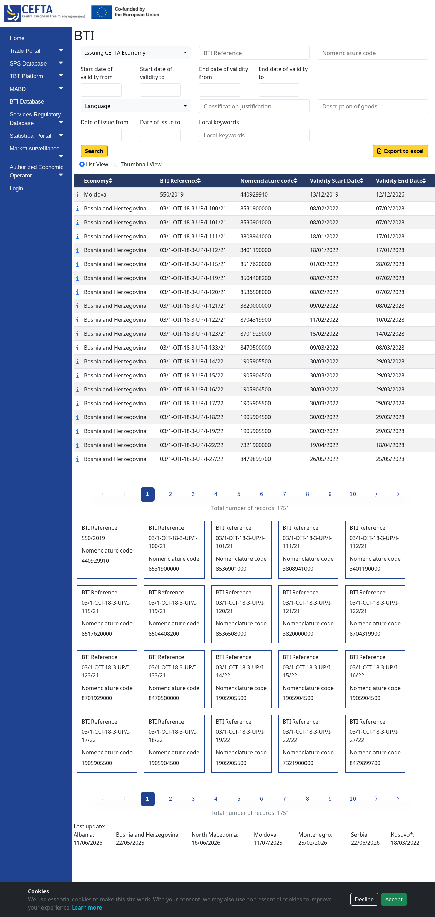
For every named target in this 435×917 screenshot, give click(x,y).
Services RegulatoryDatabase (35, 119)
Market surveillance (34, 148)
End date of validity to (283, 73)
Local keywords (219, 122)
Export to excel (402, 151)
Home (17, 38)
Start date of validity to (156, 73)
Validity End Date (399, 180)
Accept (394, 899)
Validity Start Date (335, 180)
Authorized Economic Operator (37, 171)
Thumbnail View (141, 164)
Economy (96, 180)
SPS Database (28, 63)
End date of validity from (223, 73)
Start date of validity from (97, 73)
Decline (364, 899)
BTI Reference (178, 180)
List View (97, 164)
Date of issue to (160, 122)
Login (16, 188)
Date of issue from (104, 122)
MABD (18, 89)
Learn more (87, 907)
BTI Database (27, 101)
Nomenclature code (267, 180)
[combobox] (136, 52)
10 (353, 494)
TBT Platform (26, 76)
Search (94, 151)
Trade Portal (25, 51)
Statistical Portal (30, 136)
